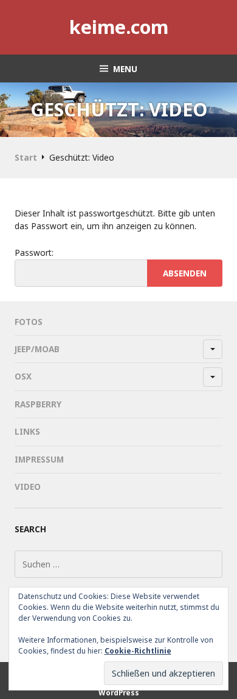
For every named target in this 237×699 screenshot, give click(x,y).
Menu (125, 69)
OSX (23, 376)
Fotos (29, 321)
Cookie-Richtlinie (138, 651)
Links (27, 431)
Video (28, 486)
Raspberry (38, 404)
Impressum (39, 459)
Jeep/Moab (37, 349)
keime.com (118, 26)
